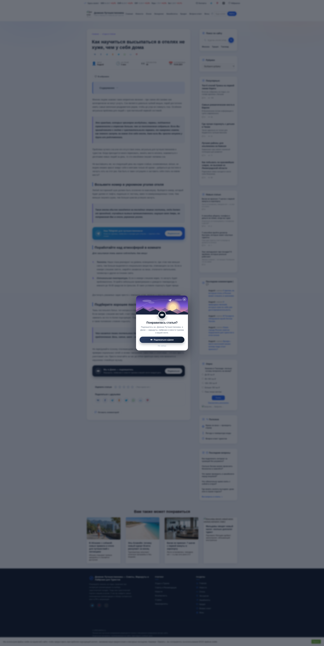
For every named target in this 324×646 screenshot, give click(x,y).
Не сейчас (162, 345)
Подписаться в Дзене (164, 339)
